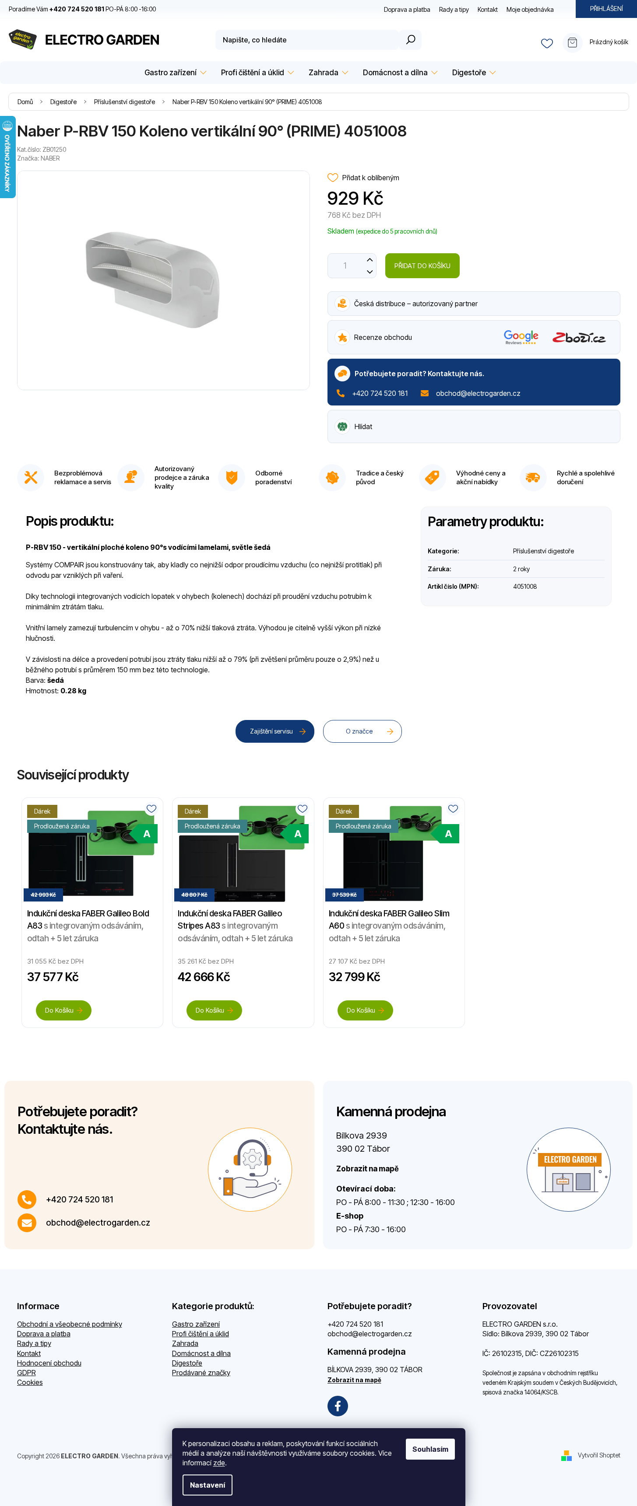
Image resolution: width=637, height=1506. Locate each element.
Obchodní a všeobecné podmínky (69, 1324)
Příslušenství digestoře (543, 551)
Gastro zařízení (196, 1324)
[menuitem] (174, 73)
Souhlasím (430, 1449)
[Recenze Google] (521, 337)
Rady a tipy (454, 9)
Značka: (38, 158)
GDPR (26, 1372)
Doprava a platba (407, 9)
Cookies (30, 1382)
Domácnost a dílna (201, 1353)
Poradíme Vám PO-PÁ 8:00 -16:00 (82, 9)
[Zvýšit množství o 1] (370, 260)
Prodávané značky (201, 1372)
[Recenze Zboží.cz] (579, 337)
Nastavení (207, 1485)
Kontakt (488, 9)
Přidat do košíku (422, 266)
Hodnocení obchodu (49, 1363)
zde (219, 1462)
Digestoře (187, 1363)
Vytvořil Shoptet (599, 1455)
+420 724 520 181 (380, 393)
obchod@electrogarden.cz (478, 393)
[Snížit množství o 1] (370, 272)
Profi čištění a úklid (200, 1333)
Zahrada (185, 1343)
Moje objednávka (530, 9)
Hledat (410, 40)
